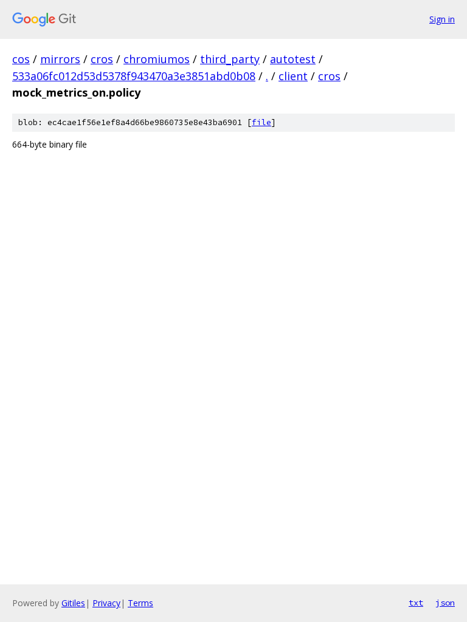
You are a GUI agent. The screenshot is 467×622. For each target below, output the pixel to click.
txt (416, 602)
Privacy (106, 603)
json (445, 602)
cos (21, 59)
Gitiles (73, 603)
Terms (140, 603)
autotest (293, 59)
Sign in (442, 19)
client (293, 76)
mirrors (60, 59)
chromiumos (156, 59)
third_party (230, 59)
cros (102, 59)
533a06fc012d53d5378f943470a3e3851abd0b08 (133, 76)
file (261, 122)
